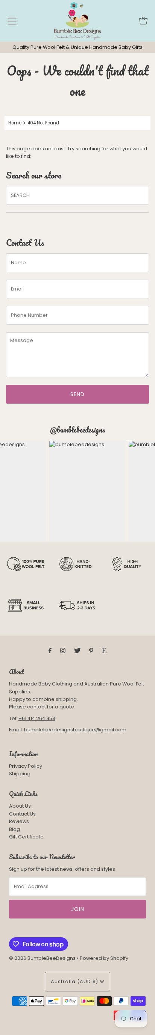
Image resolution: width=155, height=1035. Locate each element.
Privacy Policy (25, 766)
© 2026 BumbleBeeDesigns (42, 958)
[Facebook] (50, 650)
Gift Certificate (26, 837)
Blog (14, 829)
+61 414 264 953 (36, 718)
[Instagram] (62, 650)
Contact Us (22, 814)
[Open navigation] (12, 20)
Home (14, 123)
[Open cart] (143, 20)
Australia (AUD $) (75, 981)
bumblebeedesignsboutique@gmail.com (75, 729)
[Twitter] (77, 650)
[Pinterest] (91, 650)
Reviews (19, 821)
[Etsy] (104, 650)
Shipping (19, 773)
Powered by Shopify (104, 958)
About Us (20, 806)
